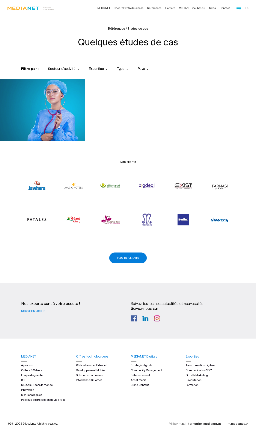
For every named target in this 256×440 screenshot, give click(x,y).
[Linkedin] (145, 318)
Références (154, 8)
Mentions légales (31, 394)
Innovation (27, 389)
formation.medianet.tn (204, 423)
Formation (192, 384)
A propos (27, 365)
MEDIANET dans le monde (37, 384)
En (247, 8)
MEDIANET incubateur (192, 8)
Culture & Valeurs (31, 370)
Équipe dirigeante (32, 375)
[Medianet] (29, 7)
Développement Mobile (90, 370)
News (212, 8)
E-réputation (193, 380)
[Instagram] (157, 318)
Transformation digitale (200, 365)
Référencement (140, 375)
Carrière (170, 8)
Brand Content (140, 384)
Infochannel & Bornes (89, 380)
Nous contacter (33, 311)
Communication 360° (199, 370)
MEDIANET (103, 8)
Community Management (146, 370)
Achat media (138, 380)
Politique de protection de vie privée (43, 399)
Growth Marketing (197, 375)
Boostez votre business (129, 8)
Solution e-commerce (89, 375)
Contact (225, 8)
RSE (23, 380)
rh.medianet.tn (238, 423)
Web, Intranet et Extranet (91, 365)
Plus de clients (128, 258)
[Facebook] (134, 318)
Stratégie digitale (141, 365)
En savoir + (26, 128)
